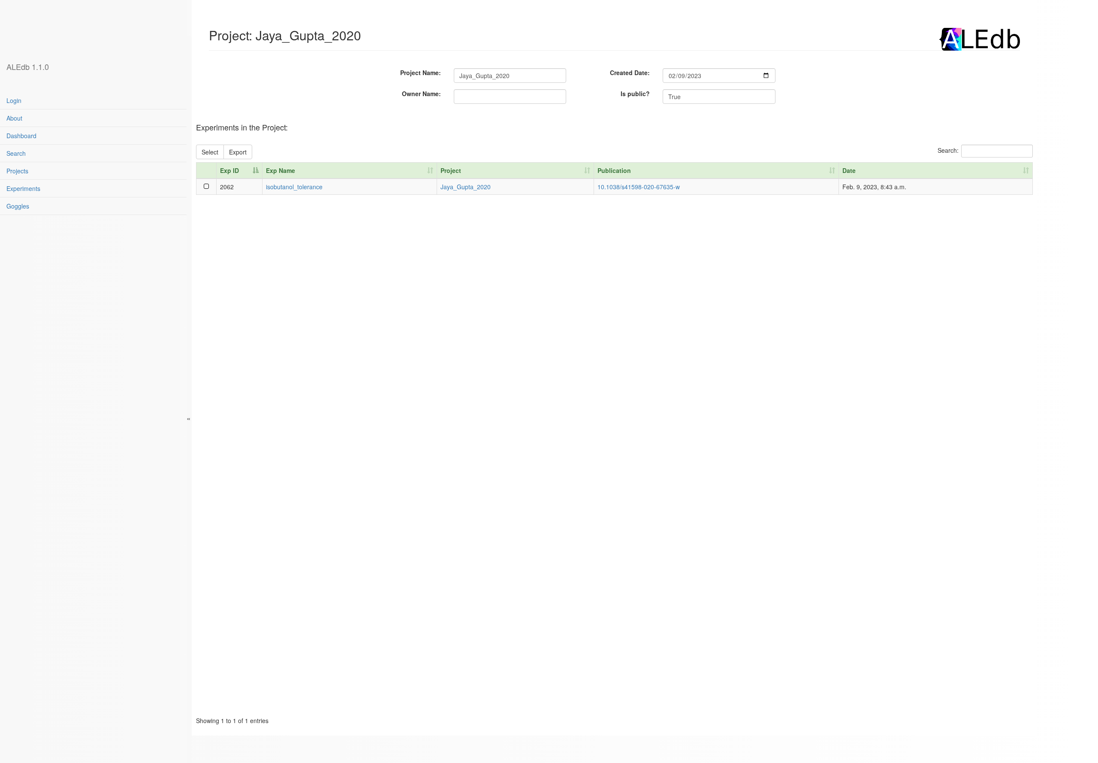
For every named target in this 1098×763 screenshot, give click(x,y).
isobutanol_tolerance (294, 186)
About (14, 118)
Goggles (17, 206)
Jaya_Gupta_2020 (465, 186)
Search (16, 153)
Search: (948, 149)
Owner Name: (421, 93)
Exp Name (280, 170)
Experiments (23, 188)
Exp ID (229, 170)
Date (849, 170)
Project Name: (420, 72)
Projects (17, 171)
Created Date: (630, 72)
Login (13, 100)
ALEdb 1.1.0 (27, 66)
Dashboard (21, 135)
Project (450, 170)
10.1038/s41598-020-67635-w (638, 186)
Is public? (635, 93)
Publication (614, 170)
